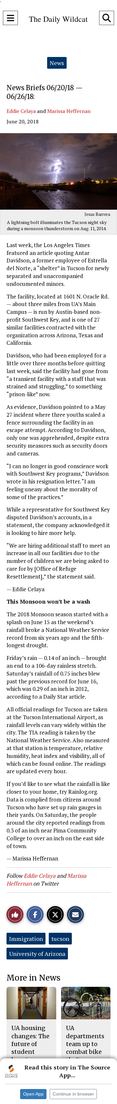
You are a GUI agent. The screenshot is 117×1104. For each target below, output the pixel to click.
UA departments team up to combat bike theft (85, 1043)
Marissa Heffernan (69, 111)
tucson (60, 939)
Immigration (26, 939)
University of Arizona (37, 953)
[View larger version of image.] (58, 171)
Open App (33, 1094)
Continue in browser (73, 1094)
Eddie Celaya (21, 111)
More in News (33, 978)
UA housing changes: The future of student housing (30, 1043)
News (57, 63)
